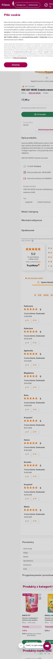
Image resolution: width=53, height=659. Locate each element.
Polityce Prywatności (20, 58)
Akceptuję (16, 65)
